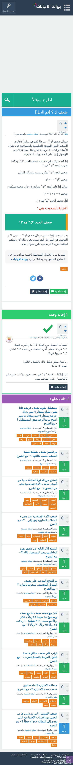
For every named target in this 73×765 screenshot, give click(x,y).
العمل (20, 737)
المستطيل (37, 443)
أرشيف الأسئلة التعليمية (42, 757)
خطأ (54, 745)
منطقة (37, 468)
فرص (28, 737)
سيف (38, 641)
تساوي (26, 701)
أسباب (53, 504)
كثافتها (35, 472)
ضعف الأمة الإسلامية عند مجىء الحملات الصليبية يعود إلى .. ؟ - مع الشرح (37, 520)
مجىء (21, 536)
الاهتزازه (43, 701)
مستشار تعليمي (43, 564)
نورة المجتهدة (44, 431)
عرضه (26, 435)
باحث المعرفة (44, 495)
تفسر (53, 468)
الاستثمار (44, 737)
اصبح (30, 439)
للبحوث (42, 605)
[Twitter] (33, 278)
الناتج (38, 568)
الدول (53, 677)
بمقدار (45, 439)
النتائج (53, 600)
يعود (34, 540)
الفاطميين (52, 572)
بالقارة (32, 605)
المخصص (52, 605)
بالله (25, 572)
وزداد (37, 439)
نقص (54, 439)
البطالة (24, 741)
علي (46, 673)
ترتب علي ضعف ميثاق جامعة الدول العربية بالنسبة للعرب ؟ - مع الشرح (37, 657)
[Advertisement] (36, 53)
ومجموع (29, 641)
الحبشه (53, 472)
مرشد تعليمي (44, 532)
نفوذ (23, 568)
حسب (43, 472)
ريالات (32, 645)
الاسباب (53, 741)
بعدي (46, 443)
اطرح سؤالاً (42, 99)
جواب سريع (45, 463)
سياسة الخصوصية (38, 755)
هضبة (28, 468)
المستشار (34, 572)
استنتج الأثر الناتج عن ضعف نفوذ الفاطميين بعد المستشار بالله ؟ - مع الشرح (38, 552)
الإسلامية (28, 504)
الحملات (52, 540)
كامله (34, 701)
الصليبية (43, 540)
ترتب (54, 673)
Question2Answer (62, 762)
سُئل (66, 134)
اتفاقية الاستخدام (19, 755)
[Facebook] (40, 278)
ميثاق (31, 673)
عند (28, 536)
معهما (53, 645)
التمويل (27, 600)
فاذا (19, 435)
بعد (43, 572)
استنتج (53, 500)
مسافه (53, 701)
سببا (27, 500)
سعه (46, 705)
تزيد (35, 737)
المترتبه (45, 600)
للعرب (27, 677)
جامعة (22, 673)
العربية (45, 677)
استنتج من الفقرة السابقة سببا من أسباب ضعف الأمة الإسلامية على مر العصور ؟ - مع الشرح (37, 484)
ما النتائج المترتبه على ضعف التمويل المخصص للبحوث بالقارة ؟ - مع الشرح (37, 584)
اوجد (54, 443)
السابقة (35, 500)
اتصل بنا (65, 755)
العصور (53, 508)
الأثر (45, 568)
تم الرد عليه (63, 337)
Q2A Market (65, 760)
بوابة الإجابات (19, 259)
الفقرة (44, 500)
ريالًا (46, 645)
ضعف (64, 269)
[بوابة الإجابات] (47, 6)
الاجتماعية (42, 741)
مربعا (22, 439)
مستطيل (52, 435)
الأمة (37, 504)
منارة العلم (52, 636)
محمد (53, 641)
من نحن (54, 755)
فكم (39, 645)
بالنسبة (36, 677)
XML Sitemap (63, 757)
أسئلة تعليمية (32, 134)
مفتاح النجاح (51, 697)
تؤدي (33, 741)
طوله (43, 435)
